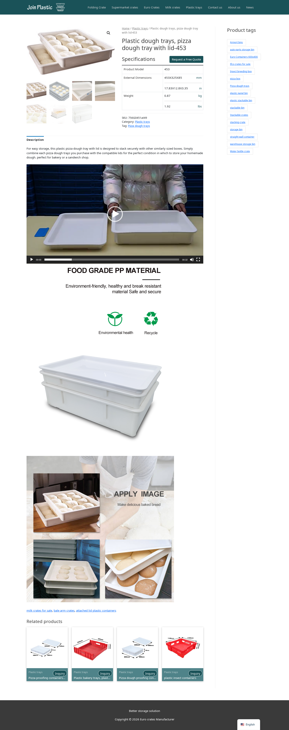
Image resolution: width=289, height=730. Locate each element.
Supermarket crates (125, 7)
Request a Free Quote (186, 59)
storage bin (236, 129)
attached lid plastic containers (96, 610)
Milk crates (172, 7)
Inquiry (60, 673)
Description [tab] (35, 140)
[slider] (111, 260)
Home (126, 28)
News (250, 7)
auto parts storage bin (242, 49)
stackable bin (237, 107)
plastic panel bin (239, 93)
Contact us (215, 7)
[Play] (32, 260)
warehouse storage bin (242, 144)
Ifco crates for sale (240, 64)
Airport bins (236, 42)
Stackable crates (239, 115)
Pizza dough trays (139, 126)
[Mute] (192, 260)
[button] (108, 33)
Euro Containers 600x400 (244, 57)
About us (234, 7)
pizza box (235, 78)
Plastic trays (194, 7)
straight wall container (242, 136)
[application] (115, 214)
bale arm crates (64, 610)
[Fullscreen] (198, 260)
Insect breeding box (241, 71)
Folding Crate (97, 7)
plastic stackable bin (241, 100)
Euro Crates (151, 7)
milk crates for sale (39, 610)
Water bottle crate (240, 151)
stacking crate (237, 122)
